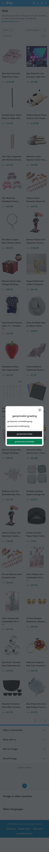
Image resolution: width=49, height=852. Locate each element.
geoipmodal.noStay (24, 434)
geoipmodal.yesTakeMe (24, 442)
